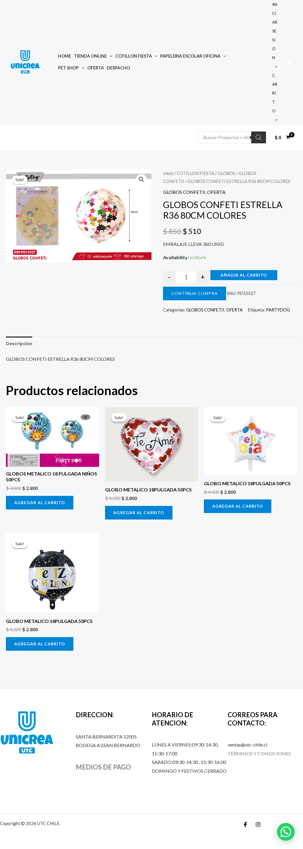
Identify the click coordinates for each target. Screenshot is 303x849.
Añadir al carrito (243, 274)
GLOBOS (226, 173)
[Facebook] (245, 824)
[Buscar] (258, 137)
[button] (141, 179)
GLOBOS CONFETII (184, 192)
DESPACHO (118, 67)
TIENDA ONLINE (90, 56)
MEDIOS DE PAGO (103, 767)
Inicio (168, 173)
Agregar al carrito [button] (39, 502)
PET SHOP (68, 67)
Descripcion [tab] (19, 343)
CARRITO (274, 93)
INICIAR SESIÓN (274, 31)
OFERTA (95, 67)
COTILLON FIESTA (133, 56)
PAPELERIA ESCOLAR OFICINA (190, 56)
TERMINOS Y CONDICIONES (259, 753)
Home (64, 56)
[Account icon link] (290, 62)
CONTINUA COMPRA (194, 293)
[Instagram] (258, 824)
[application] (109, 56)
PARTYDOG (278, 309)
